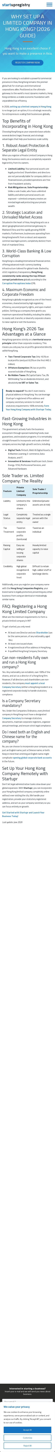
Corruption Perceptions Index (16, 283)
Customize (27, 1437)
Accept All (27, 1429)
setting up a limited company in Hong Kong (30, 106)
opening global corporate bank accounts (32, 757)
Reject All (27, 1445)
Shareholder (42, 632)
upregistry (16, 4)
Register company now (27, 62)
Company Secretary (11, 718)
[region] (27, 1427)
